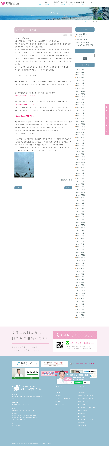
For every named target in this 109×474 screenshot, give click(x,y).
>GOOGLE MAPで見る (19, 419)
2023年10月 (81, 162)
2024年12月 (81, 124)
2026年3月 (80, 83)
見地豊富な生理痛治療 (87, 407)
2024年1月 (80, 154)
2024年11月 (81, 126)
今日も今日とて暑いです (84, 45)
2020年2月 (80, 282)
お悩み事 (82, 422)
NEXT (68, 187)
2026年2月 (80, 86)
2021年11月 (81, 225)
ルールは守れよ (81, 34)
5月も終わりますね (26, 30)
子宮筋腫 (82, 413)
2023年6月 (80, 173)
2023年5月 (80, 176)
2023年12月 (81, 156)
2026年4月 (80, 80)
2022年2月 (80, 217)
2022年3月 (80, 214)
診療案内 (82, 392)
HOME (87, 21)
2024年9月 (80, 132)
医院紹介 (59, 395)
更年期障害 (83, 410)
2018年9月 (80, 315)
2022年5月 (80, 208)
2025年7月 (80, 105)
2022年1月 (80, 219)
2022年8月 (80, 200)
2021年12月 (81, 222)
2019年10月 (81, 293)
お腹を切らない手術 (86, 395)
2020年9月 (80, 263)
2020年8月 (80, 266)
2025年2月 (80, 118)
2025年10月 (81, 96)
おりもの (82, 416)
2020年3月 (80, 279)
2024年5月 (80, 143)
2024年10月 (81, 129)
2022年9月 (80, 197)
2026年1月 (80, 88)
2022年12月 (81, 189)
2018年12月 (81, 312)
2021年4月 (80, 244)
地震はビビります (82, 39)
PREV (19, 187)
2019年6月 (80, 304)
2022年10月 (81, 195)
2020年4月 (80, 277)
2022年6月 (80, 206)
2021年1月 (80, 252)
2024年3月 (80, 148)
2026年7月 (80, 72)
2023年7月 (80, 170)
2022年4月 (80, 211)
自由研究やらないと (83, 42)
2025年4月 (80, 113)
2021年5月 (80, 241)
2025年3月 (80, 116)
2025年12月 (81, 91)
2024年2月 (80, 151)
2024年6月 (80, 140)
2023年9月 (80, 165)
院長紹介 (59, 401)
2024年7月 (80, 137)
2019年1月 (80, 309)
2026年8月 (80, 69)
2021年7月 (80, 236)
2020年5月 (80, 274)
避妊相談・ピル (84, 401)
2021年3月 (80, 247)
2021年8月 (80, 233)
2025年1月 (80, 121)
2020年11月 (81, 257)
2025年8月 (80, 102)
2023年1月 (80, 186)
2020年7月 (80, 268)
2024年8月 (80, 135)
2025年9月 (80, 99)
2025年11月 (81, 94)
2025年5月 (80, 110)
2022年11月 (81, 192)
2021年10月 (81, 227)
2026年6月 (80, 75)
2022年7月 (80, 203)
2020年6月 (80, 271)
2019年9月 (80, 296)
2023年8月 (80, 167)
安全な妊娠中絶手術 (86, 398)
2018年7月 (80, 317)
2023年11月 (81, 159)
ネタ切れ (79, 36)
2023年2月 (80, 184)
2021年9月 (80, 230)
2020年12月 (81, 255)
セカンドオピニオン (86, 419)
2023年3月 (80, 181)
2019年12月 (81, 287)
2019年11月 (81, 290)
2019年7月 (80, 301)
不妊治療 (82, 404)
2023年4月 (80, 178)
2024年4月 (80, 146)
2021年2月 (80, 249)
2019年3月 (80, 307)
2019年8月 (80, 298)
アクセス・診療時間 (63, 398)
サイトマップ (60, 404)
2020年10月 (81, 260)
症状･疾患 (82, 425)
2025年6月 (80, 107)
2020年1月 (80, 285)
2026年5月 (80, 77)
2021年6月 (80, 238)
